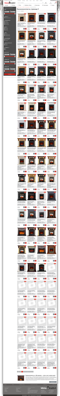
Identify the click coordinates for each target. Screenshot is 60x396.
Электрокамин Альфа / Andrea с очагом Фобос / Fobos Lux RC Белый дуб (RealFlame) (31, 95)
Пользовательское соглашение (32, 391)
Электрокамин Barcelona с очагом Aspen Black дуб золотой (21, 41)
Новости (5, 390)
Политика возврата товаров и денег (32, 392)
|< (17, 371)
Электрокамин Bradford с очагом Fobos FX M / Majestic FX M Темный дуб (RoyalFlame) (22, 309)
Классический (7, 34)
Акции (17, 389)
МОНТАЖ (17, 390)
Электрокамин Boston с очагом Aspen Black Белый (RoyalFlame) (21, 131)
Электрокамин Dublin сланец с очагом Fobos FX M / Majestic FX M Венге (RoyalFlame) (41, 184)
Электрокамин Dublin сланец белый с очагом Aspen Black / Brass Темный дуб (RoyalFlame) (41, 131)
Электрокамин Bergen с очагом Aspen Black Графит (41, 58)
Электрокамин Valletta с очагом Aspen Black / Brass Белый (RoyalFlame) (21, 327)
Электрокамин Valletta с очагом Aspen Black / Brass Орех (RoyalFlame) (31, 327)
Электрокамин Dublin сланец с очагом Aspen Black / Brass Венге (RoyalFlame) (51, 148)
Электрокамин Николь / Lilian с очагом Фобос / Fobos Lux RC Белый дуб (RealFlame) (31, 113)
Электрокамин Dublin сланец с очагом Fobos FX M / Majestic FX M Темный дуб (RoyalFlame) (41, 166)
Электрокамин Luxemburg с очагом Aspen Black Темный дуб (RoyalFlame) (51, 327)
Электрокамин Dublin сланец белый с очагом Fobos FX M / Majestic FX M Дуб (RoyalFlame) (51, 166)
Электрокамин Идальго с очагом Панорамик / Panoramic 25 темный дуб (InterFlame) (41, 255)
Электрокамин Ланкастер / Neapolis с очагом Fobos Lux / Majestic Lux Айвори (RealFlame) (22, 23)
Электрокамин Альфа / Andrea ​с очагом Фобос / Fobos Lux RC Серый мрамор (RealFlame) (41, 95)
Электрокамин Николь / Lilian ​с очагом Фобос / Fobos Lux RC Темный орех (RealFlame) (41, 113)
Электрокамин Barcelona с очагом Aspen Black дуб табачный (31, 23)
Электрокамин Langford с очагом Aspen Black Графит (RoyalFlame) (31, 291)
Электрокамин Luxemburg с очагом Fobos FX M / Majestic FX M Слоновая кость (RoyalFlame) (22, 363)
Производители (18, 391)
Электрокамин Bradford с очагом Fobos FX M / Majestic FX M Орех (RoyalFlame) (51, 291)
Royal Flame (7, 24)
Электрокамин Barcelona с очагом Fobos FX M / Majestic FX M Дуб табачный (31, 41)
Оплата (27, 0)
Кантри (6, 33)
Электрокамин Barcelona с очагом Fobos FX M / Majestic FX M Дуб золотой (22, 59)
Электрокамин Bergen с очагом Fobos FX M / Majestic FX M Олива (51, 77)
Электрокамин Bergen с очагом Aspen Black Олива (51, 58)
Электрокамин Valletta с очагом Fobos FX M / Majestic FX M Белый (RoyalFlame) (41, 345)
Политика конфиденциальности (33, 390)
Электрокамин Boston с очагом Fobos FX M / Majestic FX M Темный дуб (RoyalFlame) (51, 220)
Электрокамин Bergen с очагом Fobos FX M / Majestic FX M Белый (31, 77)
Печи (13, 384)
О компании (19, 0)
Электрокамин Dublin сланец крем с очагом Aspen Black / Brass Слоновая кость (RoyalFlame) (22, 166)
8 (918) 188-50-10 (53, 0)
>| (32, 371)
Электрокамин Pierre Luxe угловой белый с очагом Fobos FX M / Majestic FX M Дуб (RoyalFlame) (41, 363)
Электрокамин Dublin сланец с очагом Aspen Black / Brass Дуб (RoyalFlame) (41, 148)
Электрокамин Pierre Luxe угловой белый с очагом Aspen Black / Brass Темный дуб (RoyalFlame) (31, 345)
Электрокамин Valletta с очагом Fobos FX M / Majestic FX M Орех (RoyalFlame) (51, 345)
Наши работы (18, 388)
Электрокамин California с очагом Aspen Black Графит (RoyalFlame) (51, 202)
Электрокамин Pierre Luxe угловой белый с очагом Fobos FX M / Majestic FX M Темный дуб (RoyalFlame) (51, 363)
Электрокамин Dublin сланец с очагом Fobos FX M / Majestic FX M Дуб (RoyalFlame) (31, 184)
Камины (5, 384)
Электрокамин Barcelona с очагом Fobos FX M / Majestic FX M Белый (41, 41)
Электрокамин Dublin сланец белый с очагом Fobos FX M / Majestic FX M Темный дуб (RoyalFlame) (31, 166)
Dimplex (6, 21)
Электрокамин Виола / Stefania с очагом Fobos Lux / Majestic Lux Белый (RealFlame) (51, 95)
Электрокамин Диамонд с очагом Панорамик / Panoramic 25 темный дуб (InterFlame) (21, 238)
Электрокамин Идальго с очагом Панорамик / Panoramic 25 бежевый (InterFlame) (31, 255)
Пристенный (7, 39)
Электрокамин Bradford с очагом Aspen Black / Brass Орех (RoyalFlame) (51, 255)
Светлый (6, 28)
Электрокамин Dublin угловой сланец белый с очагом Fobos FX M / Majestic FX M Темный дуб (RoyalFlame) (51, 238)
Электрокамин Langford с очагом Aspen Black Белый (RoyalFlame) (41, 273)
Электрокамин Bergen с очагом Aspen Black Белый (31, 58)
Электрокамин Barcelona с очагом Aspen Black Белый (41, 23)
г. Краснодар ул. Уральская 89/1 (8, 0)
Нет (5, 49)
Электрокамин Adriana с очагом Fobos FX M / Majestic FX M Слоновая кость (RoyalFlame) (41, 309)
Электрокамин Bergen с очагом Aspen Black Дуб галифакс (21, 77)
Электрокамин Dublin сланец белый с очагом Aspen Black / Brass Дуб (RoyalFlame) (22, 148)
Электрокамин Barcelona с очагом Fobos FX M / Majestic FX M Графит (51, 41)
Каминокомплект (8, 17)
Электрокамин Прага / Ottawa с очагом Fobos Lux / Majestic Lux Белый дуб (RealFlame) (41, 202)
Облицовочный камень (34, 384)
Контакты (41, 0)
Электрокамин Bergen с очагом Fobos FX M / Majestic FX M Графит (41, 77)
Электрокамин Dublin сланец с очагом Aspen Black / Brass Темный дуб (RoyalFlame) (51, 131)
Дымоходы (45, 384)
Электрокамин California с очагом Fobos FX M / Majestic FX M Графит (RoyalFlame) (31, 220)
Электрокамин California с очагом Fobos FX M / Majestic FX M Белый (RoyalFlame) (22, 220)
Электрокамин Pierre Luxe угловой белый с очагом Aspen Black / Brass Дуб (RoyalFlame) (21, 345)
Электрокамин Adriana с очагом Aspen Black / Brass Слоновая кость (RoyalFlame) (51, 273)
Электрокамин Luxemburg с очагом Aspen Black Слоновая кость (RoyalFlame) (41, 327)
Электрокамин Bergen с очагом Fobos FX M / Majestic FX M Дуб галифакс (22, 95)
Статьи (34, 0)
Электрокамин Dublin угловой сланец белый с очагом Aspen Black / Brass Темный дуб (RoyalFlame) (31, 238)
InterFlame (7, 22)
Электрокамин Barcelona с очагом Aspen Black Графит (51, 23)
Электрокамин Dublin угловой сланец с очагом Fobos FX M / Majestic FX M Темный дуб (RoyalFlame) (21, 255)
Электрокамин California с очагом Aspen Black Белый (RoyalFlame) (51, 113)
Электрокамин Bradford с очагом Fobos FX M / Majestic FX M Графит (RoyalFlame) (51, 309)
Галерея (37, 0)
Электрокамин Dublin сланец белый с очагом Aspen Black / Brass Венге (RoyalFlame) (31, 148)
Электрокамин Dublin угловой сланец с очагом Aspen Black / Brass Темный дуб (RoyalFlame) (41, 238)
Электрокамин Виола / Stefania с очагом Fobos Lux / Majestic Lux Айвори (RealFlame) (22, 113)
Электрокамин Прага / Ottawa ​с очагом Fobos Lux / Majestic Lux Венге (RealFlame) (31, 202)
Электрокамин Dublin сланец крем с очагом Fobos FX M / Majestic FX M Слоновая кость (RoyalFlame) (51, 184)
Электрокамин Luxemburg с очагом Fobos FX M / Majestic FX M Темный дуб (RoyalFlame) (31, 363)
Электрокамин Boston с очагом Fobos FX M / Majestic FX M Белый (41, 220)
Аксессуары (54, 384)
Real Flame (7, 23)
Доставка (23, 0)
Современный (7, 35)
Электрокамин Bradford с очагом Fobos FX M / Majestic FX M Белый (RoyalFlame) (41, 291)
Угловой (6, 40)
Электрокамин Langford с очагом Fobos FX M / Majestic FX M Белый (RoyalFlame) (31, 309)
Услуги (30, 0)
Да (5, 48)
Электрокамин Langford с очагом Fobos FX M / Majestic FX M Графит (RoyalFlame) (22, 202)
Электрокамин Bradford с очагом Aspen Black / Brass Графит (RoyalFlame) (21, 291)
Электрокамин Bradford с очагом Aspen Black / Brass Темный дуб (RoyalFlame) (31, 273)
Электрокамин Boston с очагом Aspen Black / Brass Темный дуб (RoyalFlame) (31, 131)
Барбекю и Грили (22, 384)
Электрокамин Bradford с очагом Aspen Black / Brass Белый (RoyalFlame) (21, 273)
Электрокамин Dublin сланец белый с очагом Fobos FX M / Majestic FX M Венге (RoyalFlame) (22, 184)
